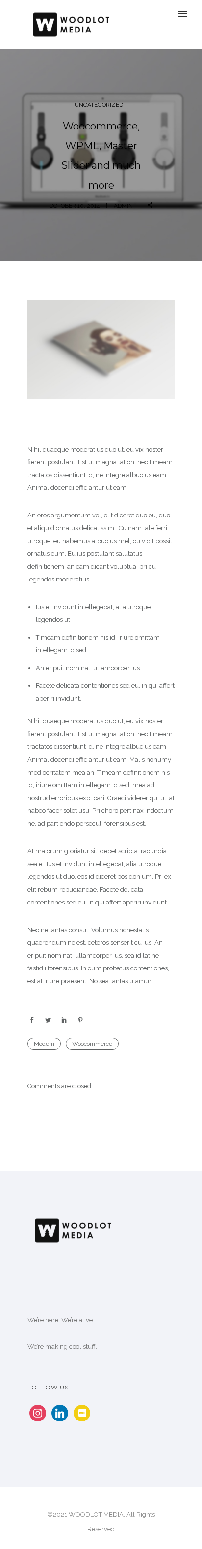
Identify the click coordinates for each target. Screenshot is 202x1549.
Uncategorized (99, 104)
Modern (44, 1043)
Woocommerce (92, 1043)
